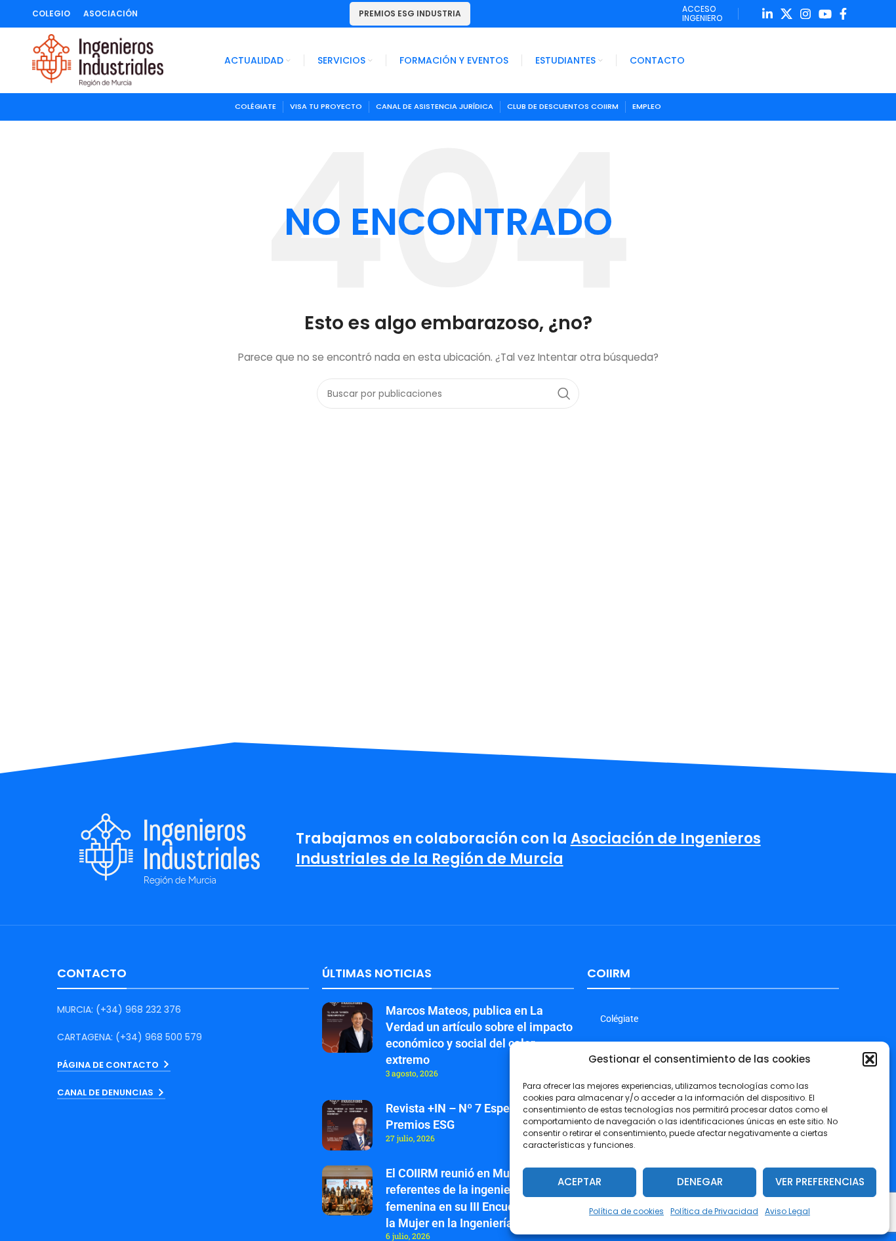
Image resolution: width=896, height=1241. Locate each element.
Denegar (700, 1182)
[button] (869, 1059)
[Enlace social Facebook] (843, 14)
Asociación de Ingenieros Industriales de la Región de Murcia (528, 848)
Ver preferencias (820, 1182)
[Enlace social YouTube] (825, 14)
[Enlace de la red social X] (786, 14)
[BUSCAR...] (564, 393)
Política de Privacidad (714, 1211)
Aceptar (579, 1182)
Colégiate (619, 1018)
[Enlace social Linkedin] (767, 14)
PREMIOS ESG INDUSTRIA (410, 13)
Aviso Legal (787, 1211)
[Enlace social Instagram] (805, 14)
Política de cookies (626, 1211)
